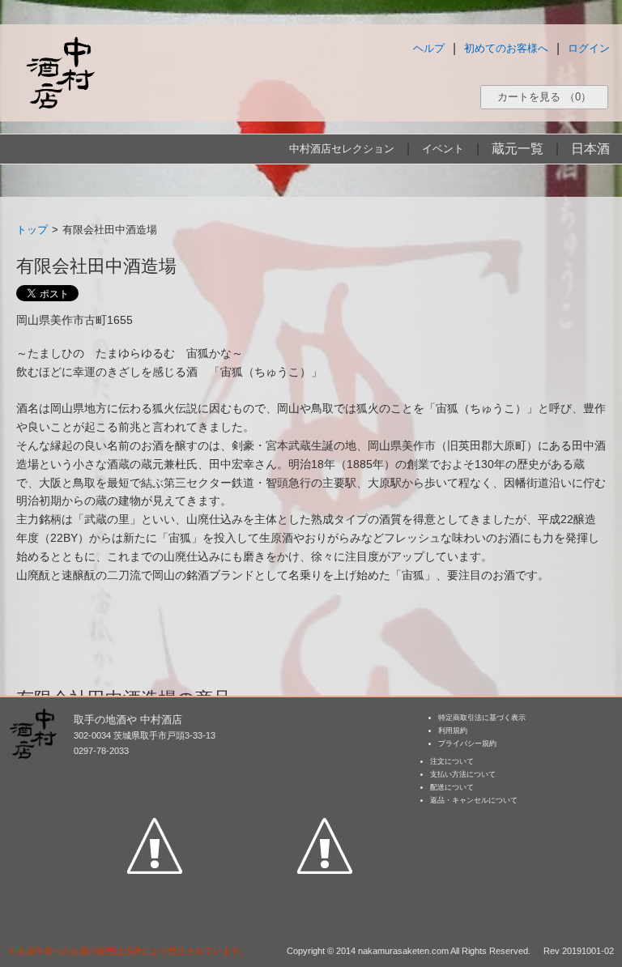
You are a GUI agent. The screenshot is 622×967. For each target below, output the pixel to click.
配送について (452, 787)
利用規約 (452, 730)
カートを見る (544, 97)
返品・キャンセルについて (474, 800)
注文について (452, 761)
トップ (32, 230)
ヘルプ (429, 48)
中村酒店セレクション (341, 149)
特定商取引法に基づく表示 (482, 718)
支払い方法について (463, 774)
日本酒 (590, 148)
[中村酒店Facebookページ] (155, 771)
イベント (443, 149)
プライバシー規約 (467, 743)
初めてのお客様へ (506, 48)
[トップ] (60, 72)
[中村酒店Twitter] (325, 771)
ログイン (589, 48)
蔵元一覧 (517, 148)
